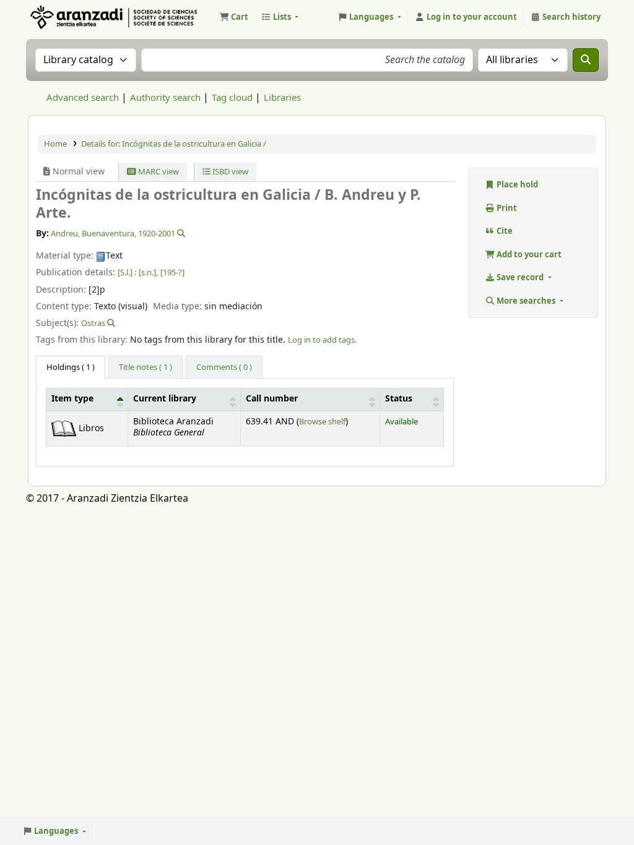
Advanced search (82, 98)
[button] (233, 17)
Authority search (165, 98)
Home (55, 144)
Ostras (93, 323)
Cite (504, 231)
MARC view (157, 172)
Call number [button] (272, 399)
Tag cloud (232, 98)
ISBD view (229, 172)
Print (506, 208)
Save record (520, 277)
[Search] (586, 60)
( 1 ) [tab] (70, 367)
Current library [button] (164, 399)
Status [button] (398, 399)
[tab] (145, 367)
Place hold (516, 185)
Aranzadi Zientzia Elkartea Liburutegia (59, 17)
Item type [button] (72, 399)
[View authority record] (180, 233)
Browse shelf (322, 421)
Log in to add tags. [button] (322, 340)
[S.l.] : (127, 272)
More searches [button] (526, 301)
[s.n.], (148, 272)
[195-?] (172, 272)
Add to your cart (528, 254)
